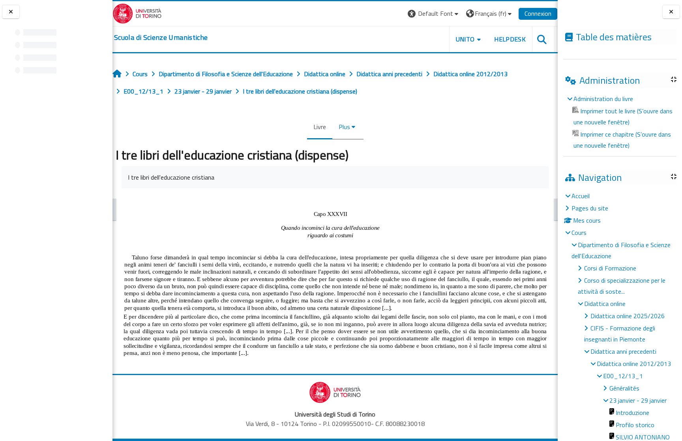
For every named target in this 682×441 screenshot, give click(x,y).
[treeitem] (619, 122)
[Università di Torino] (137, 12)
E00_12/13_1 (623, 376)
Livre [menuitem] (319, 126)
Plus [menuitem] (344, 126)
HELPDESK (510, 39)
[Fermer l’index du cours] (11, 12)
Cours (578, 232)
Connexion (538, 13)
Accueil (580, 196)
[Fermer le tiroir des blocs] (671, 12)
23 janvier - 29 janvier (638, 400)
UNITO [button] (465, 39)
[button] (434, 14)
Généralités (624, 388)
